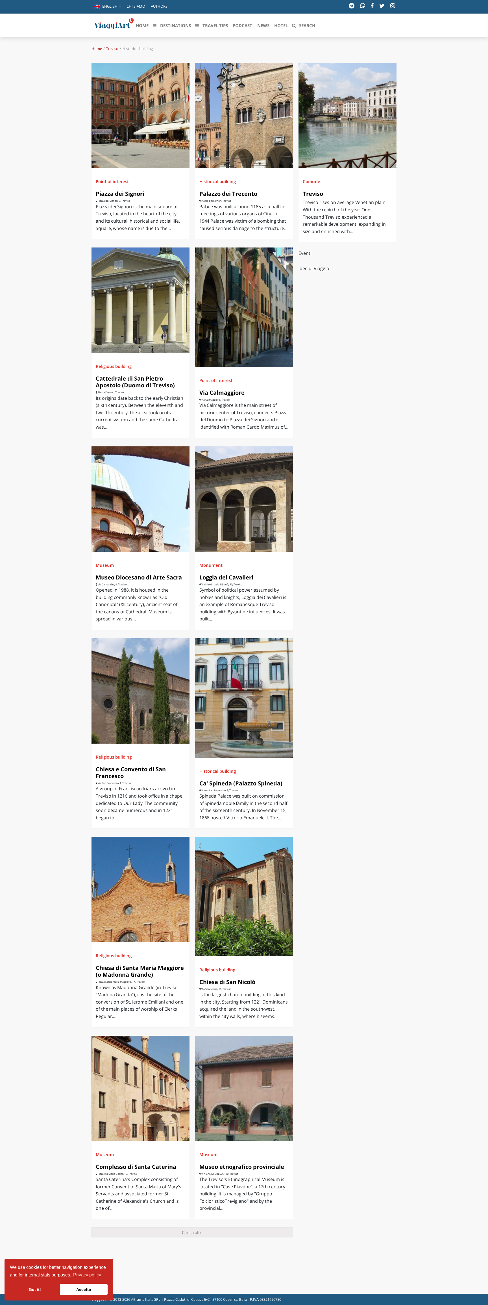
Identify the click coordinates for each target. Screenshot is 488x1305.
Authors (159, 6)
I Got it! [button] (34, 1289)
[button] (107, 7)
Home (96, 48)
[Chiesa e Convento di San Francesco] (140, 691)
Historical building (217, 181)
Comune (311, 181)
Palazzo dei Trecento (228, 193)
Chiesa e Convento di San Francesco (131, 772)
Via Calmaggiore (222, 392)
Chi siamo (136, 6)
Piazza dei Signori (120, 193)
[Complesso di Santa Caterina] (140, 1088)
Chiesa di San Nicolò (227, 982)
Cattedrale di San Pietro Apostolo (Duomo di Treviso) (135, 382)
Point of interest (112, 181)
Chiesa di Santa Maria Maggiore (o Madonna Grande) (140, 971)
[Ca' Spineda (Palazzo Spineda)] (244, 698)
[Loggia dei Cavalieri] (244, 499)
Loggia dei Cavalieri (226, 577)
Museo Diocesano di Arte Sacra (139, 577)
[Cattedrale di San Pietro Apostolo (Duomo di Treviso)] (140, 300)
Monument (211, 565)
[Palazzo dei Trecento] (244, 115)
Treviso (112, 48)
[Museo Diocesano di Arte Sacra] (140, 499)
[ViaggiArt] (114, 25)
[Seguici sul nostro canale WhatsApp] (362, 5)
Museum (105, 565)
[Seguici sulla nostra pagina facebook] (372, 5)
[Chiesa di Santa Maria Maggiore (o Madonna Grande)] (140, 889)
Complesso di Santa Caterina (136, 1167)
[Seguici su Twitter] (382, 5)
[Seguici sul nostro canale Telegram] (351, 5)
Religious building (114, 366)
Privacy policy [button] (87, 1275)
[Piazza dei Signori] (140, 115)
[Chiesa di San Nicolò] (244, 896)
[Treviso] (347, 115)
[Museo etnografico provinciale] (244, 1088)
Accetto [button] (83, 1289)
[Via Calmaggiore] (244, 307)
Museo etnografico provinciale (241, 1167)
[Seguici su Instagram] (392, 5)
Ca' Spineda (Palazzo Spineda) (240, 783)
